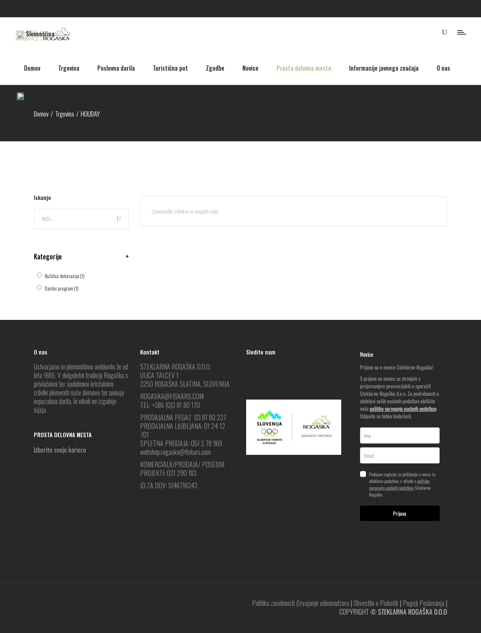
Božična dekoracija (65, 276)
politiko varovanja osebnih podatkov (403, 408)
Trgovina (64, 113)
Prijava (399, 513)
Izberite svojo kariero (60, 449)
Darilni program (62, 288)
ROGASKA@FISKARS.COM (172, 396)
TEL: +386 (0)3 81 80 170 (170, 405)
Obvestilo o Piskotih (376, 603)
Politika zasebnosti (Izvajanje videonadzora (300, 603)
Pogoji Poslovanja (423, 603)
